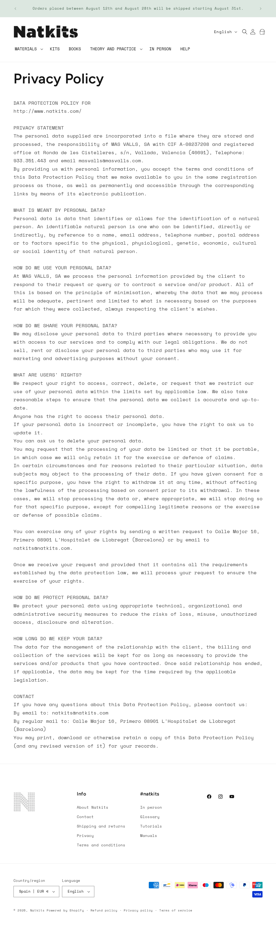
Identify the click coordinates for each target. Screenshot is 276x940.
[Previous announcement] (15, 8)
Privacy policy (138, 910)
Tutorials (151, 826)
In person (151, 807)
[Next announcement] (261, 8)
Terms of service (175, 910)
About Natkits (92, 807)
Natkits (37, 910)
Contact (85, 816)
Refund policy (104, 910)
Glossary (150, 816)
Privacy (85, 835)
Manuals (148, 835)
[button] (27, 49)
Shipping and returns (101, 826)
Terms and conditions (101, 845)
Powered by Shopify (65, 910)
